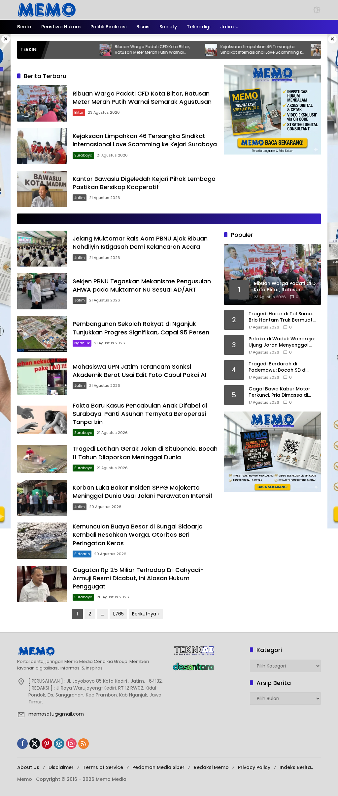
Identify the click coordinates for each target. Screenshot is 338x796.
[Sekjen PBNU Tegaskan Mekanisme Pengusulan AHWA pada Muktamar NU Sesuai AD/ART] (42, 291)
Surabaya (83, 155)
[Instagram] (71, 743)
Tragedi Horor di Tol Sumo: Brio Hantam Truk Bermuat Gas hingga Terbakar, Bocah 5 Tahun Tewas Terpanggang (284, 317)
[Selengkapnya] (91, 651)
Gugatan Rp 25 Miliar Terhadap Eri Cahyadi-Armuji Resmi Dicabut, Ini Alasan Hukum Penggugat (138, 578)
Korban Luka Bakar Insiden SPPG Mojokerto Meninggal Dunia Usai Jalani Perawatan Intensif (143, 491)
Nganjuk (82, 343)
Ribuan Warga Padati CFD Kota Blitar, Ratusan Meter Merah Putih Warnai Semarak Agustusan (131, 49)
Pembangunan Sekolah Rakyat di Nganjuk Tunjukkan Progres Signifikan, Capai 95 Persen (141, 328)
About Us (28, 767)
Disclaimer (61, 767)
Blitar (79, 112)
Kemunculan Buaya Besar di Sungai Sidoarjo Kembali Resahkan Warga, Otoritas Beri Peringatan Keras (138, 534)
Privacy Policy (254, 767)
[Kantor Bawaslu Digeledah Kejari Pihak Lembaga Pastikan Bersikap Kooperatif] (296, 50)
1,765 (118, 614)
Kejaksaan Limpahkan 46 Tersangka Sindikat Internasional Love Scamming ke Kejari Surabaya (242, 49)
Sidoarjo (82, 553)
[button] (317, 10)
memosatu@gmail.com (56, 714)
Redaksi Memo (211, 767)
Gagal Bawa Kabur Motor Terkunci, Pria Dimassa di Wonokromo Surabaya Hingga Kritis (279, 392)
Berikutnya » (145, 614)
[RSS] (83, 743)
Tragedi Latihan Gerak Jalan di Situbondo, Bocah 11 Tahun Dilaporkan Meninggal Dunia (145, 452)
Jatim (79, 197)
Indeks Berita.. (296, 767)
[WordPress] (59, 743)
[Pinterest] (47, 743)
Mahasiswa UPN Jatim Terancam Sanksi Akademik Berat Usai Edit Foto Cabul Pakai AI (139, 370)
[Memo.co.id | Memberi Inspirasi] (47, 9)
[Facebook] (22, 743)
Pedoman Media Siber (158, 767)
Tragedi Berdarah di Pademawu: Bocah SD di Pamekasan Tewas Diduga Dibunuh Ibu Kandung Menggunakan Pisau (281, 367)
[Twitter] (34, 743)
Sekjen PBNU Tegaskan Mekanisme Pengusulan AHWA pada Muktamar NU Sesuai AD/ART (142, 285)
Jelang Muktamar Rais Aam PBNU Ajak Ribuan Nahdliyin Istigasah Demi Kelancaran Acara (140, 242)
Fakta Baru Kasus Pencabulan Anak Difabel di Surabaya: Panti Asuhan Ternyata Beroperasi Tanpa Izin (140, 413)
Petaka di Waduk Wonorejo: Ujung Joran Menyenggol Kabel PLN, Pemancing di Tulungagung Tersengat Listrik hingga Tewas (282, 342)
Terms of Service (103, 767)
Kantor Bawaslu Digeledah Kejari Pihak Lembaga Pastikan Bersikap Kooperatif (144, 183)
